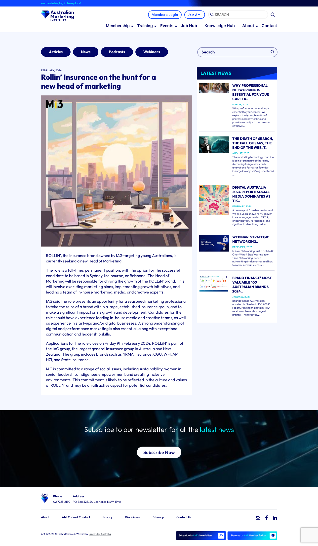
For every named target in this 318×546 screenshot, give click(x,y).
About (248, 25)
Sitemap (158, 517)
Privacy (108, 517)
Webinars (151, 51)
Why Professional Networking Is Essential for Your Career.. (250, 92)
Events (166, 25)
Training (145, 25)
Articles (56, 51)
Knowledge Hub (219, 25)
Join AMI (194, 14)
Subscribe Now (159, 452)
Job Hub (189, 25)
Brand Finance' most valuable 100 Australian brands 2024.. (252, 285)
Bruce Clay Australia (100, 534)
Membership (118, 25)
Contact (269, 25)
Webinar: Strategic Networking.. (250, 239)
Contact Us (183, 517)
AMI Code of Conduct (76, 517)
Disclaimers (132, 517)
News (85, 51)
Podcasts (117, 51)
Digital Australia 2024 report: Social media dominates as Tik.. (251, 194)
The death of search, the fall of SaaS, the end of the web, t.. (252, 143)
